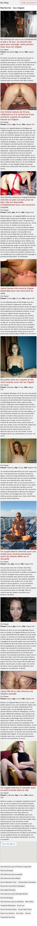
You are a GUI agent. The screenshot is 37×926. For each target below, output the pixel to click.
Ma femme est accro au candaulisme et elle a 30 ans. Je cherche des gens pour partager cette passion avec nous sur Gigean (18, 43)
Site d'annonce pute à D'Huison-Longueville (16, 867)
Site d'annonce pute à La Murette (12, 902)
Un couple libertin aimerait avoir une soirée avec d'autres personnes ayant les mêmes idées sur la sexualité (18, 555)
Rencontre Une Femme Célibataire (13, 886)
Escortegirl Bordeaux (8, 890)
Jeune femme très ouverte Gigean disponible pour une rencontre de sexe (17, 291)
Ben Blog (4, 2)
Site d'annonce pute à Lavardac (11, 874)
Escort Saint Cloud (24, 909)
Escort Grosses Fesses (9, 909)
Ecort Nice (19, 913)
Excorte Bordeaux (7, 898)
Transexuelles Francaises (27, 882)
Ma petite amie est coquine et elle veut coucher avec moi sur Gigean (17, 380)
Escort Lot (20, 905)
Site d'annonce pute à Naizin (10, 878)
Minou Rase (29, 902)
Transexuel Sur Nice (8, 917)
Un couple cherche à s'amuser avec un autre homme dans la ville (18, 788)
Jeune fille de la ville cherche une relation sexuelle (16, 692)
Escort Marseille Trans (8, 882)
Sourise (28, 913)
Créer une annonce (29, 3)
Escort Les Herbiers (8, 913)
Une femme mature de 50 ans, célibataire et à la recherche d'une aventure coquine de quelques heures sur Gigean (17, 116)
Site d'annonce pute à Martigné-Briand (14, 894)
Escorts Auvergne (7, 870)
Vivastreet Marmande (8, 905)
